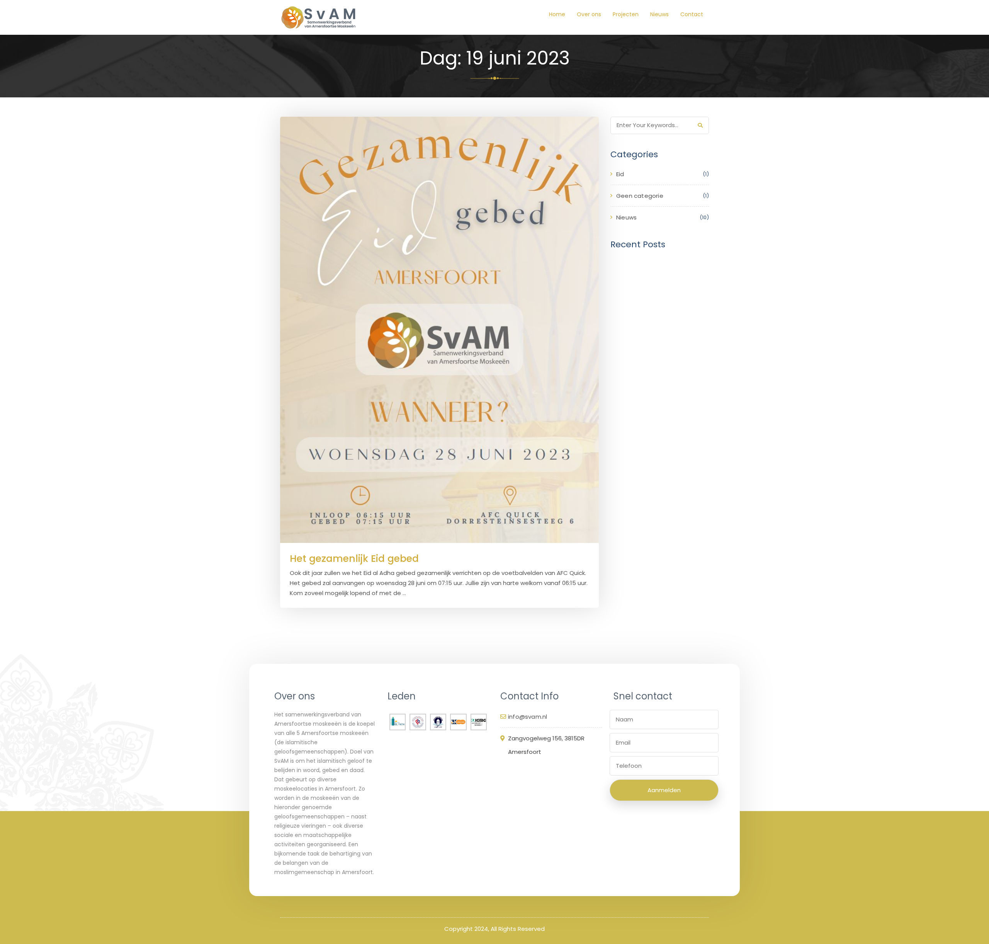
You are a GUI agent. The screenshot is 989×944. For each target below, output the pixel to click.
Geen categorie (639, 196)
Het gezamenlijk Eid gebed (354, 558)
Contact (691, 14)
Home (557, 14)
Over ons (589, 14)
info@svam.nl (527, 717)
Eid (620, 174)
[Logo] (318, 17)
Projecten (626, 14)
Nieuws (659, 14)
